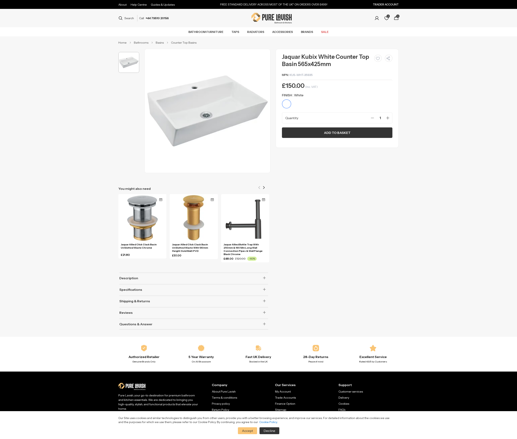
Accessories (282, 32)
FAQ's (341, 410)
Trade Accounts (285, 397)
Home (122, 42)
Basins (160, 42)
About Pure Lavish (224, 391)
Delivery (343, 397)
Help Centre (139, 4)
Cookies (343, 403)
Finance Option (285, 403)
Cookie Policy (268, 422)
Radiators (255, 32)
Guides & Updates (163, 4)
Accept (247, 431)
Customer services (350, 391)
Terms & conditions (224, 397)
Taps (235, 32)
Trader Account (386, 4)
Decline (269, 431)
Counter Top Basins (184, 42)
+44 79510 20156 (157, 18)
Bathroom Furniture (205, 32)
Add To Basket (337, 133)
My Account (283, 391)
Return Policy (220, 410)
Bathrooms (141, 42)
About (122, 4)
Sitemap (280, 410)
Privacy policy (221, 403)
